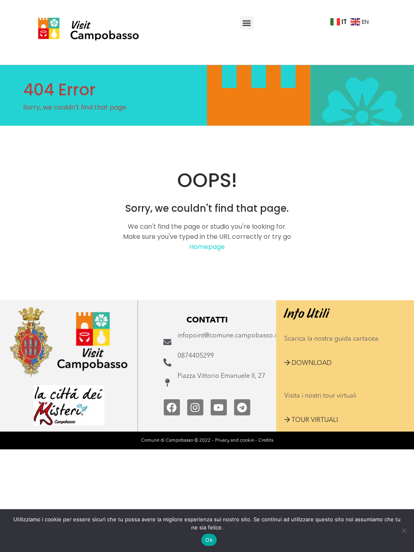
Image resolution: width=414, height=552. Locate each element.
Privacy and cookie (234, 440)
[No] (404, 531)
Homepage (207, 246)
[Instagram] (195, 407)
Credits (265, 440)
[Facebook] (172, 407)
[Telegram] (242, 407)
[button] (246, 22)
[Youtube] (219, 407)
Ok (209, 540)
